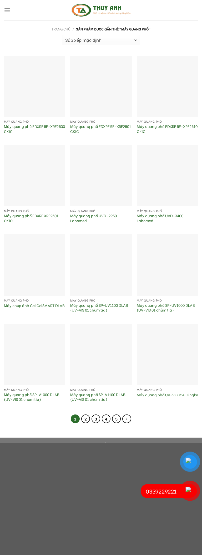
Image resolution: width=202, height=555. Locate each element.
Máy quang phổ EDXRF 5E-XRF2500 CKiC (34, 129)
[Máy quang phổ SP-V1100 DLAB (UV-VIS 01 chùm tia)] (101, 354)
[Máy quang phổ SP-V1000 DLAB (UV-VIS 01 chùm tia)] (34, 354)
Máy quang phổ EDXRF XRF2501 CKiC (31, 218)
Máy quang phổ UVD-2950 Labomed (93, 218)
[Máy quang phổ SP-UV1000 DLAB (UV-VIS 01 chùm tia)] (167, 264)
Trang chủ (61, 29)
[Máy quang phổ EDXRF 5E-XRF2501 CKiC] (101, 86)
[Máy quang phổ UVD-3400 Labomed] (167, 175)
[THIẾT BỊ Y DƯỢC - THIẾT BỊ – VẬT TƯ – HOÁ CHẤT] (101, 10)
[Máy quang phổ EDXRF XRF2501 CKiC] (34, 175)
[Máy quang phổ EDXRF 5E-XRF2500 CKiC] (34, 86)
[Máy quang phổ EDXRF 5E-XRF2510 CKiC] (167, 86)
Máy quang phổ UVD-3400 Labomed (160, 218)
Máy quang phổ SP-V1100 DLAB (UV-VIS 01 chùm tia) (97, 397)
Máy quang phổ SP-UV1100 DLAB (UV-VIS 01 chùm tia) (99, 308)
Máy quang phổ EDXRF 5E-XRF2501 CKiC (100, 129)
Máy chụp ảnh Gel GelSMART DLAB (34, 305)
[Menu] (7, 10)
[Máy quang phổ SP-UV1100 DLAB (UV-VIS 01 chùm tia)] (101, 264)
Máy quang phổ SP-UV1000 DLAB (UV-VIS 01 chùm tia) (166, 308)
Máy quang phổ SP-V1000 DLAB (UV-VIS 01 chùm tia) (31, 397)
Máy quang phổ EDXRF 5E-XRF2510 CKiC (167, 129)
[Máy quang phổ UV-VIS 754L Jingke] (167, 354)
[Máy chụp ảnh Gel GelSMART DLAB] (34, 264)
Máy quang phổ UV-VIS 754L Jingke (167, 394)
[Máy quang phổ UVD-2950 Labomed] (101, 175)
